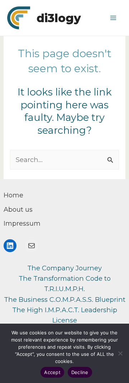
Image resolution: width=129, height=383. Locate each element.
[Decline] (120, 353)
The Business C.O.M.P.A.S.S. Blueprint (64, 299)
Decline (80, 372)
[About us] (18, 209)
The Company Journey (64, 268)
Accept (52, 372)
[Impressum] (22, 223)
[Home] (13, 195)
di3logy (59, 18)
